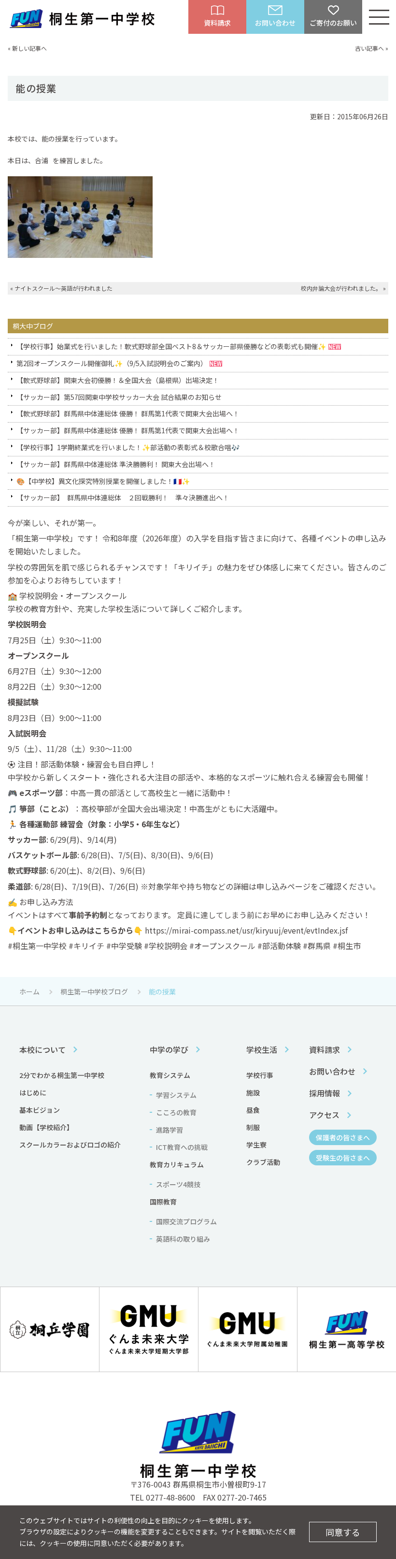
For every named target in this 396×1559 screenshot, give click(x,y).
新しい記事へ (29, 48)
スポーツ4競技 (178, 1184)
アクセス (324, 1114)
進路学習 (169, 1129)
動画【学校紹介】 (46, 1127)
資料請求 (324, 1049)
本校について (42, 1049)
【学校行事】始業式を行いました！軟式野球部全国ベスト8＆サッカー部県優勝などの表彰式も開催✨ (171, 346)
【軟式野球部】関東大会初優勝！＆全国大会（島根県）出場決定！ (117, 380)
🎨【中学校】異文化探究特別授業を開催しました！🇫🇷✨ (103, 481)
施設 (253, 1092)
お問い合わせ (332, 1071)
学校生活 (261, 1049)
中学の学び (169, 1049)
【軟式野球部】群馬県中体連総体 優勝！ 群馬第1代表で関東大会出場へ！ (128, 413)
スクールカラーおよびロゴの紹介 (70, 1144)
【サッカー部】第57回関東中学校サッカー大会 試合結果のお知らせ (119, 397)
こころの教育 (176, 1112)
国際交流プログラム (186, 1221)
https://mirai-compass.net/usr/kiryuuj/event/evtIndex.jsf (246, 930)
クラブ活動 (263, 1162)
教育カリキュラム (177, 1164)
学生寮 (256, 1144)
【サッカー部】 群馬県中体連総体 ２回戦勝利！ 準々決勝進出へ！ (122, 497)
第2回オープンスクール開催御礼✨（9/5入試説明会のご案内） (111, 363)
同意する (342, 1532)
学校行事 (259, 1075)
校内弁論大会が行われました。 (341, 288)
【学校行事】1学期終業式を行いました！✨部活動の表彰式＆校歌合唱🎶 (128, 447)
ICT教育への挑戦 (182, 1147)
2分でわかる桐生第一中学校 (61, 1075)
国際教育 (163, 1201)
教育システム (170, 1075)
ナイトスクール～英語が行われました (63, 288)
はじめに (32, 1092)
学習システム (176, 1095)
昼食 (253, 1110)
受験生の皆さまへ (343, 1157)
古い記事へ (369, 48)
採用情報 (324, 1093)
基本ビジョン (39, 1110)
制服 (253, 1127)
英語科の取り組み (183, 1239)
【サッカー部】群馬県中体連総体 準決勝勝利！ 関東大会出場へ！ (115, 464)
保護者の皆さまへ (343, 1137)
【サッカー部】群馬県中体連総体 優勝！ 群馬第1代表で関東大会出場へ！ (128, 430)
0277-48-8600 (170, 1497)
